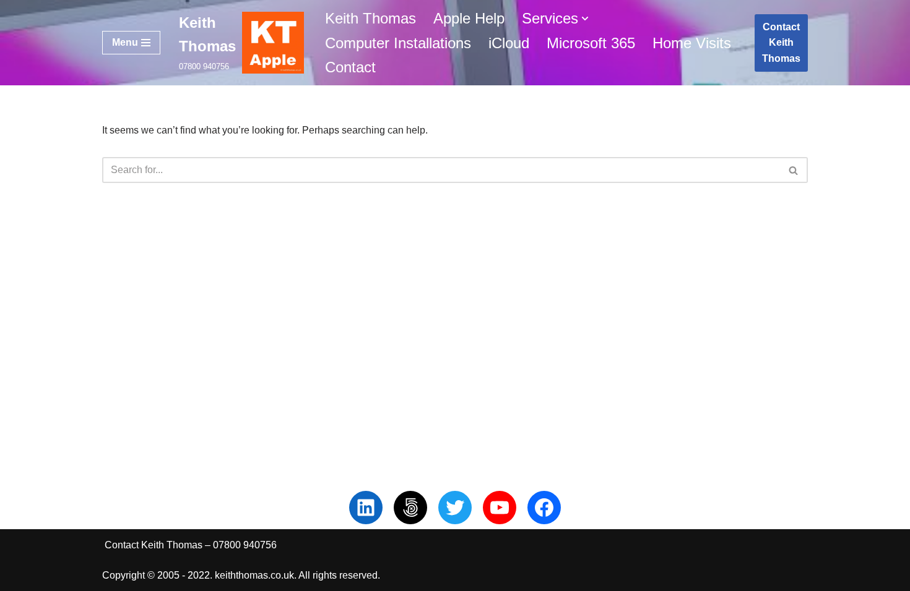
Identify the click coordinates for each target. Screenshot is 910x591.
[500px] (410, 507)
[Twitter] (455, 507)
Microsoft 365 (591, 43)
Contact (350, 67)
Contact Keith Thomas (781, 43)
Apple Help (469, 18)
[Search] (794, 170)
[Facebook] (544, 507)
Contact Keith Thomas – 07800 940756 (191, 545)
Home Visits (691, 43)
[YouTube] (499, 507)
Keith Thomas (370, 18)
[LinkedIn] (366, 507)
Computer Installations (398, 43)
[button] (585, 18)
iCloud (508, 43)
